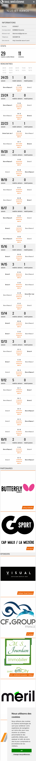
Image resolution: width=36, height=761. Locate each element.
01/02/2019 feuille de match (19, 191)
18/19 (30, 68)
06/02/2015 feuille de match (19, 286)
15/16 (10, 70)
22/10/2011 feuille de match (19, 422)
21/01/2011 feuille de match (19, 451)
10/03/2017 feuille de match (19, 219)
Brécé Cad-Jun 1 (7, 133)
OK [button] (22, 750)
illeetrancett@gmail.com (20, 33)
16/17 (4, 70)
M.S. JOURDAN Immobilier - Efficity (21, 675)
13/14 (23, 70)
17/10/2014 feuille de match (19, 307)
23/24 (10, 68)
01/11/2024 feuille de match (19, 89)
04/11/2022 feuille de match (19, 145)
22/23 (17, 68)
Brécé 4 (7, 256)
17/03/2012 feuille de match (19, 391)
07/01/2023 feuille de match (19, 135)
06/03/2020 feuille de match (19, 163)
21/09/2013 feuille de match (19, 335)
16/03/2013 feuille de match (19, 363)
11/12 (4, 72)
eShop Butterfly (28, 508)
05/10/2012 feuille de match (19, 373)
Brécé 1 (29, 200)
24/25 (4, 68)
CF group (30, 634)
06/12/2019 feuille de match (19, 173)
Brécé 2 (29, 87)
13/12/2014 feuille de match (19, 296)
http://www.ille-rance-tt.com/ (21, 40)
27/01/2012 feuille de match (19, 412)
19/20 (23, 68)
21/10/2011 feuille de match (19, 433)
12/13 (30, 70)
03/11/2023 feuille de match (19, 106)
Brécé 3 (29, 105)
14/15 (17, 70)
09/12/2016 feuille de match (19, 240)
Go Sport (30, 548)
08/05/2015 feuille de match (19, 275)
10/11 (10, 72)
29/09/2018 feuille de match (19, 201)
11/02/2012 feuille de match (19, 402)
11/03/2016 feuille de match (19, 258)
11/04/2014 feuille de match (19, 324)
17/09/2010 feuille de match (19, 461)
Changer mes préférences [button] (21, 754)
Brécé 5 (29, 161)
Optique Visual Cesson (25, 593)
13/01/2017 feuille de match (19, 230)
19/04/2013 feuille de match (19, 353)
